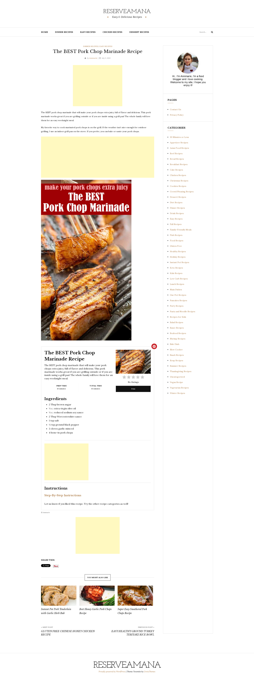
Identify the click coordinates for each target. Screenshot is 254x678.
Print (133, 389)
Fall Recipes (176, 224)
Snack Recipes (177, 355)
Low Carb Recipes (179, 278)
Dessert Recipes (139, 32)
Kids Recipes (176, 273)
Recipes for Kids (178, 317)
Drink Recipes (177, 213)
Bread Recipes (177, 159)
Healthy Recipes (178, 251)
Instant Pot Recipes (179, 262)
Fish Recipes (176, 235)
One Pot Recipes (178, 295)
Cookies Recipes (178, 186)
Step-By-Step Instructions (62, 495)
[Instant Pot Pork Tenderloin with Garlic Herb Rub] (58, 596)
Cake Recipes (176, 169)
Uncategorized (177, 376)
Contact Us (175, 109)
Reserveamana (127, 12)
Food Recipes (176, 240)
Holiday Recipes (178, 257)
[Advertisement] (97, 85)
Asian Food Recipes (179, 148)
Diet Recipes (176, 202)
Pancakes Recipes (178, 300)
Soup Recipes (176, 360)
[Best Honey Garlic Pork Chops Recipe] (97, 596)
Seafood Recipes (178, 333)
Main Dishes (176, 289)
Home (44, 32)
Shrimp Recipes (177, 338)
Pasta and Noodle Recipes (182, 311)
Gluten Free (176, 246)
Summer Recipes (178, 366)
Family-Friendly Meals (181, 229)
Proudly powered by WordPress (112, 671)
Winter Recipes (177, 393)
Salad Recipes (176, 322)
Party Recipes (176, 306)
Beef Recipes (176, 153)
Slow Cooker (176, 349)
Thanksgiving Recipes (180, 371)
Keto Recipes (176, 267)
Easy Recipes (88, 32)
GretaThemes (149, 671)
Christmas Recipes (179, 180)
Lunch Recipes (177, 284)
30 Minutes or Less (179, 137)
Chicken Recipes (112, 32)
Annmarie (93, 58)
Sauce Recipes (177, 327)
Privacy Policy (176, 115)
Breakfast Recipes (179, 164)
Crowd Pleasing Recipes (182, 191)
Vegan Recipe (176, 382)
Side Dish (174, 344)
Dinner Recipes (64, 32)
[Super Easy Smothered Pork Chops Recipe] (135, 596)
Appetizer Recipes (179, 142)
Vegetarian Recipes (179, 387)
